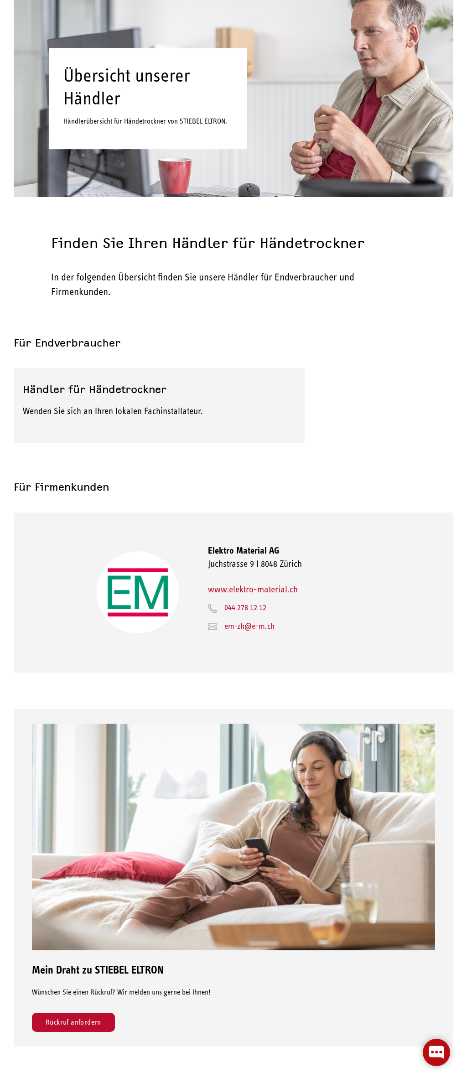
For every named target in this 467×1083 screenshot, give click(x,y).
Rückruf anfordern (73, 1022)
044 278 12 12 (245, 607)
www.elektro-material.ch (253, 589)
